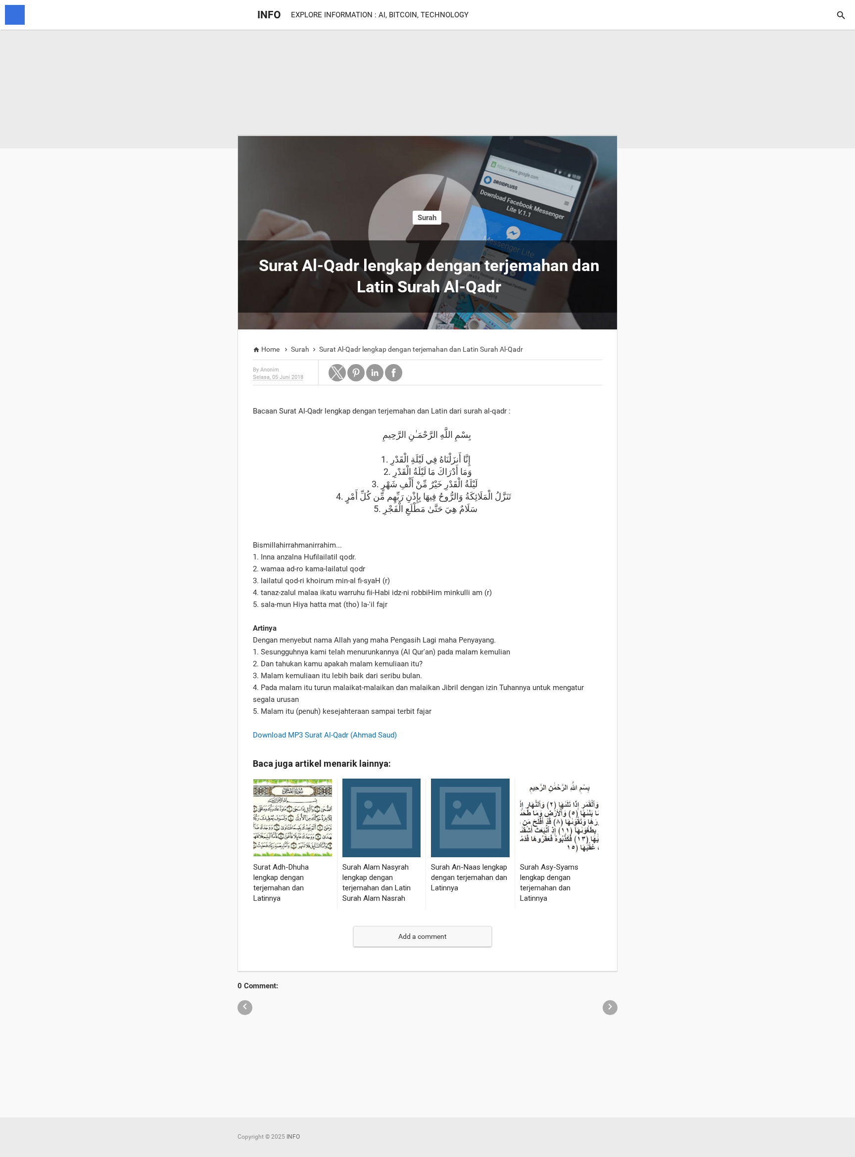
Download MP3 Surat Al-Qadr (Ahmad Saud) (325, 735)
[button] (337, 372)
